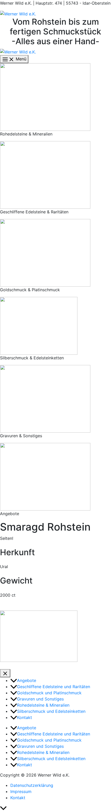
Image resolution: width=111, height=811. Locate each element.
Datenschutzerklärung (31, 785)
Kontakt (17, 797)
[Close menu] (5, 673)
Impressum (20, 791)
